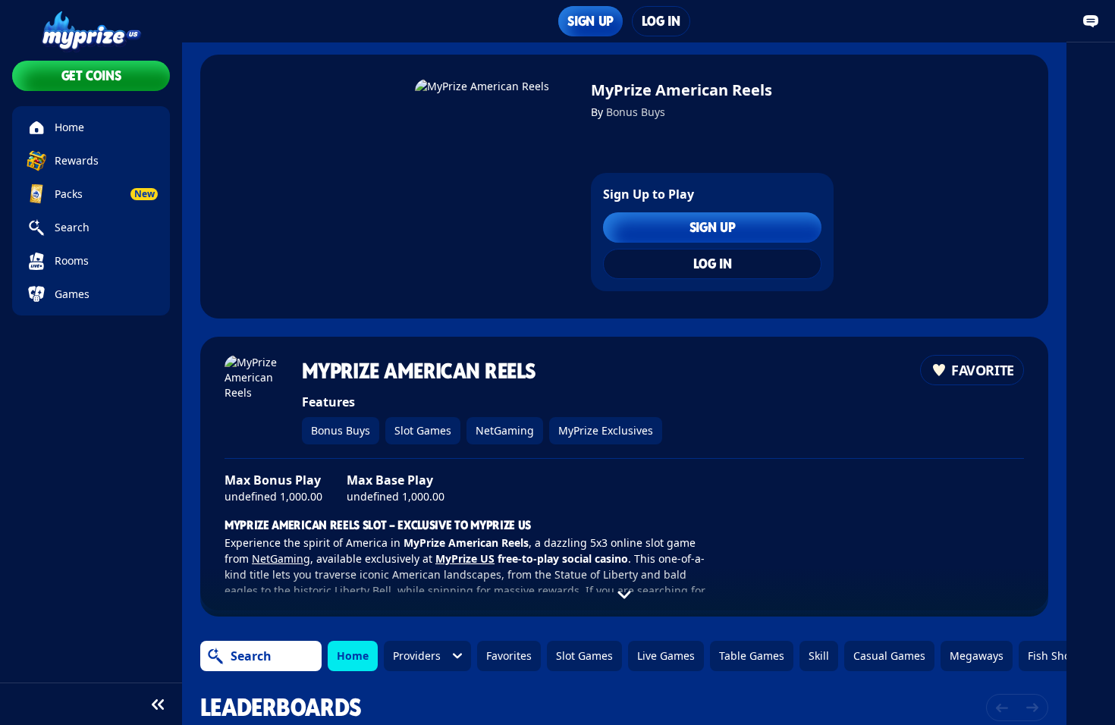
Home (353, 655)
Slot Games (422, 430)
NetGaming (505, 430)
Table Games (751, 655)
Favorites (509, 655)
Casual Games (889, 655)
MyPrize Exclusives (605, 430)
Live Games (666, 655)
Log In (661, 21)
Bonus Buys (635, 112)
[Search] (215, 656)
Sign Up (590, 21)
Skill (819, 655)
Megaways (976, 655)
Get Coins (91, 75)
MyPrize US (465, 558)
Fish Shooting (1062, 655)
